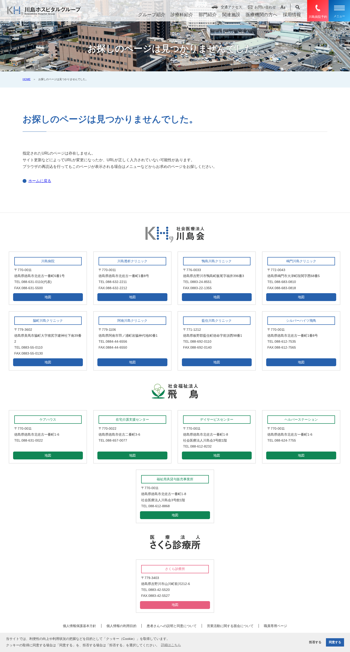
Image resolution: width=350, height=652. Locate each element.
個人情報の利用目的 (121, 626)
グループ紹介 (151, 14)
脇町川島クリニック (48, 320)
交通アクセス (231, 7)
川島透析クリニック (132, 261)
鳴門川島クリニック (301, 261)
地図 (48, 297)
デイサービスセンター (216, 419)
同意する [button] (335, 642)
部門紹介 (208, 14)
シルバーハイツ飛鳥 (301, 320)
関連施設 (231, 14)
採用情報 (292, 14)
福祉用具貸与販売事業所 (175, 479)
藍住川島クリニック (217, 320)
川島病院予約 (318, 17)
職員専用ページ (275, 626)
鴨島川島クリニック (217, 261)
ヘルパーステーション (301, 419)
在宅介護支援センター (132, 419)
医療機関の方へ (261, 14)
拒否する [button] (315, 642)
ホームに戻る (39, 181)
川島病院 (48, 261)
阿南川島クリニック (132, 320)
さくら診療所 (175, 569)
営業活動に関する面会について (230, 626)
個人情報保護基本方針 (79, 626)
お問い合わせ (265, 7)
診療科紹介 (181, 14)
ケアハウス (48, 419)
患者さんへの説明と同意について (172, 626)
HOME (26, 79)
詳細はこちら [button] (171, 645)
